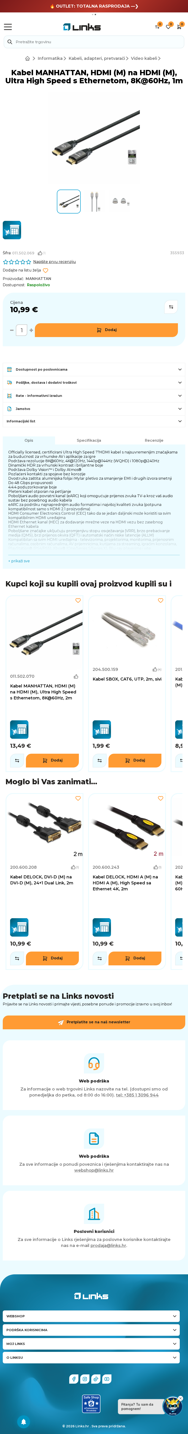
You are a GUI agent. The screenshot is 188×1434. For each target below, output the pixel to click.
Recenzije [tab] (154, 440)
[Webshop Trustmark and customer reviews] (91, 1404)
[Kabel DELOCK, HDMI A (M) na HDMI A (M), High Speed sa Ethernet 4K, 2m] (127, 881)
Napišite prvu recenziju (54, 262)
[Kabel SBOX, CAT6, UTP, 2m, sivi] (127, 683)
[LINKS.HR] (23, 1421)
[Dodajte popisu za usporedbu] (171, 307)
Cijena (16, 302)
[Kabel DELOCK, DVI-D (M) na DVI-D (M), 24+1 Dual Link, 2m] (44, 881)
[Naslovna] (28, 58)
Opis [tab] (29, 440)
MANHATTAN (38, 279)
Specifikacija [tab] (89, 440)
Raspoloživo (38, 285)
